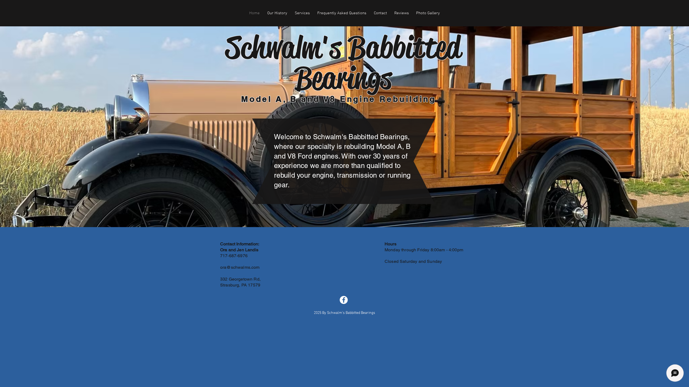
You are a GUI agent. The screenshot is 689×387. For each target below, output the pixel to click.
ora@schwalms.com (240, 267)
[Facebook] (344, 300)
